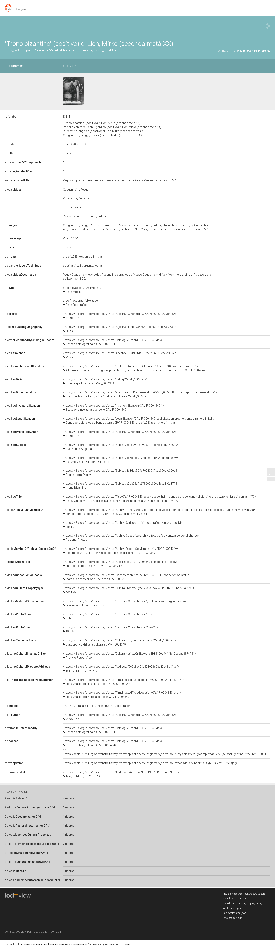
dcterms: (21, 728)
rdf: (9, 287)
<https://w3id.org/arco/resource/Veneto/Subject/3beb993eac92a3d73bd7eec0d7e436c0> (121, 447)
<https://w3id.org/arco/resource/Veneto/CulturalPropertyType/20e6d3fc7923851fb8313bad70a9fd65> (129, 590)
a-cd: (17, 180)
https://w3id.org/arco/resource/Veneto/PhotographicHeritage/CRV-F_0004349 (60, 50)
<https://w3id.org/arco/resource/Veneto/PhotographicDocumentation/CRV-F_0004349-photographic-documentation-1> (140, 394)
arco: (23, 162)
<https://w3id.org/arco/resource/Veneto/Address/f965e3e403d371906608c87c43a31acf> (121, 668)
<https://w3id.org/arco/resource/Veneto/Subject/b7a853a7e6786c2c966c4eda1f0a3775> (121, 485)
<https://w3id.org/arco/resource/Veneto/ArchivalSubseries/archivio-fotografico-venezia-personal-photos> (131, 537)
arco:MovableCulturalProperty (82, 289)
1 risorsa (68, 807)
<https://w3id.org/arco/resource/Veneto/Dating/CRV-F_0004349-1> (106, 381)
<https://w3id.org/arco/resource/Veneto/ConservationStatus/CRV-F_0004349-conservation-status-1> (128, 577)
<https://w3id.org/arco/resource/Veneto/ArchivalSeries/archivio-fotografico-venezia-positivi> (122, 524)
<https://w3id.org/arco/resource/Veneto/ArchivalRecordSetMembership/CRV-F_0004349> (120, 550)
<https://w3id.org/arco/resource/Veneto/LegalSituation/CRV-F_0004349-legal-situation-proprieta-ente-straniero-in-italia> (139, 420)
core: (17, 561)
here (127, 944)
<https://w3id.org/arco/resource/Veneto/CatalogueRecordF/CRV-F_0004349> (113, 342)
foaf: (14, 763)
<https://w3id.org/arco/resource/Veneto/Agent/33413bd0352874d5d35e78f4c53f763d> (119, 329)
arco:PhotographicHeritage (80, 302)
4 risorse (68, 798)
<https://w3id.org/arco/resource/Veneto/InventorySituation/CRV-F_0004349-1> (113, 407)
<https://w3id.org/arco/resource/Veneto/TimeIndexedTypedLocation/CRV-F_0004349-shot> (122, 694)
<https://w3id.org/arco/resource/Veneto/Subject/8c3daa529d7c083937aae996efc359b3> (121, 472)
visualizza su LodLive (234, 898)
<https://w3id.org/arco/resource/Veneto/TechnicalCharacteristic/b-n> (108, 616)
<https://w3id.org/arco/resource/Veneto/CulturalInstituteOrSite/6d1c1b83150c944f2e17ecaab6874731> (129, 655)
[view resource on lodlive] (268, 26)
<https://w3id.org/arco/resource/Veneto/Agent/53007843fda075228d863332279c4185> (120, 315)
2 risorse (68, 843)
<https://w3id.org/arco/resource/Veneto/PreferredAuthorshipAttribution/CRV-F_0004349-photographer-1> (134, 368)
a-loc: (25, 653)
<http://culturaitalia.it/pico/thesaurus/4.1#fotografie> (96, 705)
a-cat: (30, 340)
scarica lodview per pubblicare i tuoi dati (33, 932)
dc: (9, 144)
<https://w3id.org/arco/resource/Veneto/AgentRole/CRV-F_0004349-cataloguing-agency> (120, 563)
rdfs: (14, 65)
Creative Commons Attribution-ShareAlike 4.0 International (54, 944)
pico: (23, 265)
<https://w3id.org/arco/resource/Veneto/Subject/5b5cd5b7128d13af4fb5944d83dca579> (120, 459)
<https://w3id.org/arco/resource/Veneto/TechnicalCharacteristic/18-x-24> (110, 629)
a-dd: (23, 575)
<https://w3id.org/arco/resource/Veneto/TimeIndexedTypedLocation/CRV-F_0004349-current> (123, 681)
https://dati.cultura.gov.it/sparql (249, 893)
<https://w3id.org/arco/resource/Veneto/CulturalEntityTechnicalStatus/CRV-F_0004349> (119, 642)
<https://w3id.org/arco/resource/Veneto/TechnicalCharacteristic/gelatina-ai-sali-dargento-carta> (124, 603)
